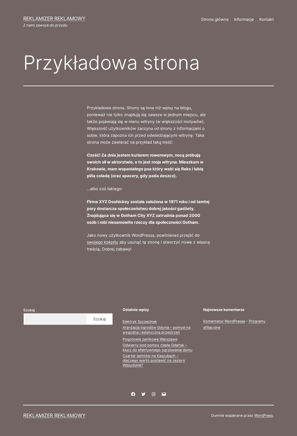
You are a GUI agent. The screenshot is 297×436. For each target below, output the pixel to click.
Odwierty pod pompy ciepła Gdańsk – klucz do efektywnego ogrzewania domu (157, 347)
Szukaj (29, 310)
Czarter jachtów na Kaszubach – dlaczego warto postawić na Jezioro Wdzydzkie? (154, 360)
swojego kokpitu (102, 242)
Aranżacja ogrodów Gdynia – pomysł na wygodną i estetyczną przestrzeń (157, 329)
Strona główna (215, 19)
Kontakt (266, 19)
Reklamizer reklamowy (54, 18)
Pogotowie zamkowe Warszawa (150, 339)
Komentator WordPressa (224, 321)
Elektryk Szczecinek (140, 321)
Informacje (244, 19)
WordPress (263, 415)
